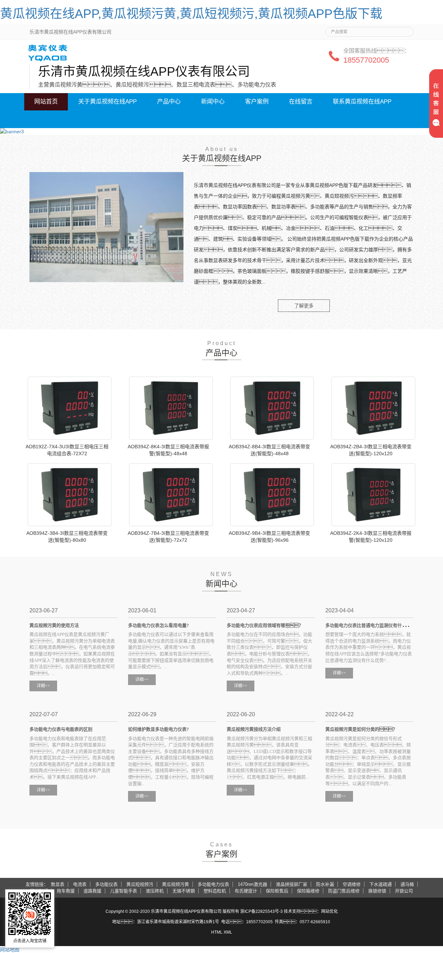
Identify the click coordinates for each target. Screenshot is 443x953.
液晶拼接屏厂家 (291, 884)
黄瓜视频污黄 (175, 884)
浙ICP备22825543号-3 (261, 911)
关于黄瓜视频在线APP (107, 101)
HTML (217, 932)
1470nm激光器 (252, 884)
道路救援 (92, 890)
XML (228, 932)
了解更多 (304, 305)
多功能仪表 (106, 884)
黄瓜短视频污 (139, 884)
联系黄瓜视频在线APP (362, 101)
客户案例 (257, 101)
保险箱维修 (308, 890)
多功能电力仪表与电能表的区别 (60, 729)
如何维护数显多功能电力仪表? (158, 729)
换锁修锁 (377, 890)
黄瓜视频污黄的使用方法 (54, 625)
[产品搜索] (405, 29)
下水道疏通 (380, 884)
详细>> (43, 685)
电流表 (80, 884)
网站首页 (46, 101)
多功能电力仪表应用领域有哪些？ (265, 625)
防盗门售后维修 (344, 890)
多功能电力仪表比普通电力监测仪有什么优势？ (381, 625)
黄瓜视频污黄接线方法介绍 (254, 729)
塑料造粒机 (215, 890)
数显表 (57, 884)
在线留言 (301, 101)
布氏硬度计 (246, 890)
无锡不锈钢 (183, 890)
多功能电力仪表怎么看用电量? (158, 625)
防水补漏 (325, 884)
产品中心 (169, 101)
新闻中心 (213, 101)
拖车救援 (66, 890)
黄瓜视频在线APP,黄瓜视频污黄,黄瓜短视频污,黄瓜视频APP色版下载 (191, 14)
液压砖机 (155, 890)
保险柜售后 (277, 890)
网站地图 (9, 949)
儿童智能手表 (123, 890)
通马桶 (407, 884)
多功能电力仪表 (213, 884)
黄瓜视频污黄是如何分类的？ (361, 729)
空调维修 (352, 884)
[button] (107, 119)
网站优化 (329, 911)
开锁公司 (404, 890)
